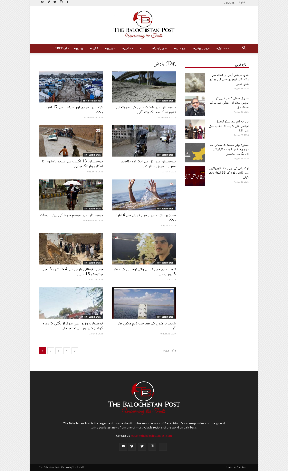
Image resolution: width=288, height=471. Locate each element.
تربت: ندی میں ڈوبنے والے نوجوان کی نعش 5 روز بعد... (144, 272)
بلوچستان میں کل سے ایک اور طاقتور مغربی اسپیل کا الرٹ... (148, 164)
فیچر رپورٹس (202, 48)
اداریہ (95, 48)
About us (241, 467)
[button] (244, 48)
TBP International (92, 100)
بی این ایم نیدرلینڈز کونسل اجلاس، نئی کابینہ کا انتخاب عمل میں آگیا (229, 126)
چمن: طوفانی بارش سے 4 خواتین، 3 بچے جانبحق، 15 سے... (72, 272)
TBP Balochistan (165, 100)
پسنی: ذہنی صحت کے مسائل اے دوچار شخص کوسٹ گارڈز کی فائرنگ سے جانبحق (229, 149)
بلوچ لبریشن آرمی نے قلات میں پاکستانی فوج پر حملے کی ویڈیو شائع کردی (229, 79)
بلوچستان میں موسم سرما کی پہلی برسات (71, 215)
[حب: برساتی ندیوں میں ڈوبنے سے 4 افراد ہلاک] (144, 195)
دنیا (143, 48)
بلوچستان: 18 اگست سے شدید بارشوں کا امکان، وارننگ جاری (72, 164)
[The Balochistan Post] (144, 25)
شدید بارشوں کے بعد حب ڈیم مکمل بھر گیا (146, 326)
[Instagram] (61, 3)
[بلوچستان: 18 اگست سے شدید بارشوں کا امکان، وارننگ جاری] (71, 141)
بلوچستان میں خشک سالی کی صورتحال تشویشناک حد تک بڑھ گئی (146, 110)
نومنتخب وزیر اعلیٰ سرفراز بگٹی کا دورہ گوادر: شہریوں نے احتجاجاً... (72, 326)
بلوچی (232, 3)
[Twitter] (55, 3)
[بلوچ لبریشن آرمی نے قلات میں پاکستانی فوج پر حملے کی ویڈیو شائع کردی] (195, 82)
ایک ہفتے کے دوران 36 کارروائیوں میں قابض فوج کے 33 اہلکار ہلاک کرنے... (228, 173)
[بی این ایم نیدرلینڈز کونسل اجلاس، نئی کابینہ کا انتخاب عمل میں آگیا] (195, 129)
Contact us (231, 467)
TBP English (62, 48)
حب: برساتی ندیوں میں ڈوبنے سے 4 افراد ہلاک (145, 218)
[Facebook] (67, 3)
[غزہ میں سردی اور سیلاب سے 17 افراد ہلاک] (71, 86)
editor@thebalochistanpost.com (151, 435)
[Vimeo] (49, 3)
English (242, 3)
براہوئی (227, 3)
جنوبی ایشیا (160, 48)
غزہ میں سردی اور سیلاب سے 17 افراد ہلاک (74, 110)
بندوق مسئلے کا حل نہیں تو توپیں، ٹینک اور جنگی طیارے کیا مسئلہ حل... (229, 103)
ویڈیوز (79, 48)
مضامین (128, 48)
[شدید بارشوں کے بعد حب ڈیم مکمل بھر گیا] (144, 303)
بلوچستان (181, 48)
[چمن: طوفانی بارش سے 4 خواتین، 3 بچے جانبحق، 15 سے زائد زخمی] (71, 248)
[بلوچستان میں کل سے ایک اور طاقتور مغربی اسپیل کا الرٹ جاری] (144, 141)
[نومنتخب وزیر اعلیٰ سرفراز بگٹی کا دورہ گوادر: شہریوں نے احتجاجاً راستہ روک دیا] (71, 303)
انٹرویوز (111, 48)
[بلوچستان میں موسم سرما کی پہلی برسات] (71, 195)
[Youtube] (42, 3)
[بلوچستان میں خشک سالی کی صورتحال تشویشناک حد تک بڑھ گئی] (144, 86)
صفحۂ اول (223, 48)
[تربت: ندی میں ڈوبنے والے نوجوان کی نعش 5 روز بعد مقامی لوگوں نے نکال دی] (144, 248)
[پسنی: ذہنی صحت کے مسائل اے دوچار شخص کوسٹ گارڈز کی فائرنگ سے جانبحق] (195, 152)
